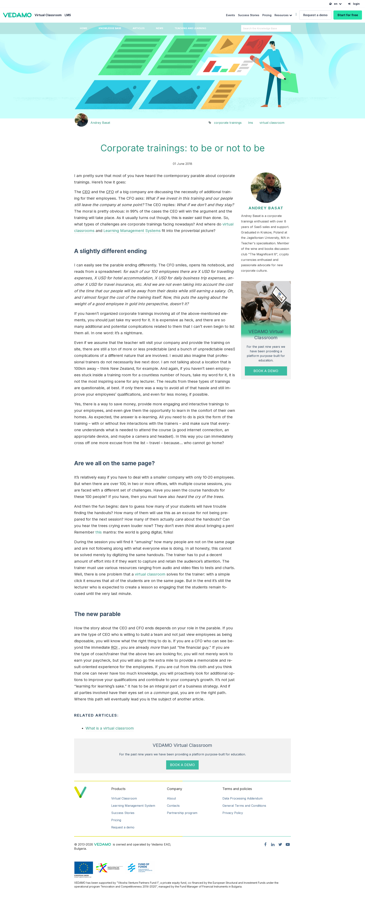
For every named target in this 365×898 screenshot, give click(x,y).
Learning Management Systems (132, 230)
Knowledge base (110, 28)
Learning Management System (133, 805)
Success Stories (248, 15)
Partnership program (182, 813)
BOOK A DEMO (265, 371)
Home (83, 28)
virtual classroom (271, 123)
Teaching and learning (190, 28)
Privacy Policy (232, 813)
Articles (138, 28)
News (159, 28)
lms (250, 123)
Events (230, 15)
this (98, 532)
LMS (68, 15)
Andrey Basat (100, 123)
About (171, 798)
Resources (282, 15)
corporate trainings (228, 123)
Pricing (266, 15)
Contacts (173, 805)
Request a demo (315, 15)
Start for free (347, 15)
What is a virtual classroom (110, 728)
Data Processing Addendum (242, 798)
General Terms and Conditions (244, 805)
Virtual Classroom (48, 15)
